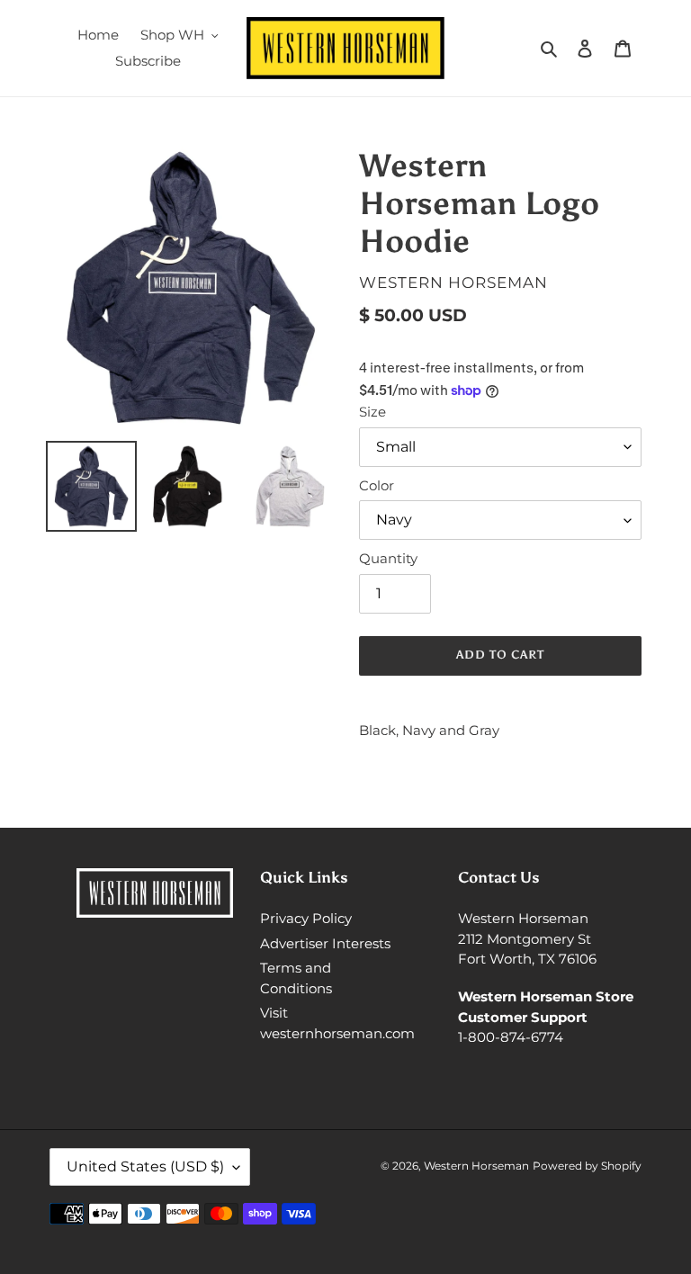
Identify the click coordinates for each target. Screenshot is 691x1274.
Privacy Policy (306, 918)
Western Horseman (476, 1165)
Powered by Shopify (587, 1165)
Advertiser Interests (325, 943)
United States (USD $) (145, 1166)
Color (376, 485)
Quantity (388, 558)
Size (372, 411)
